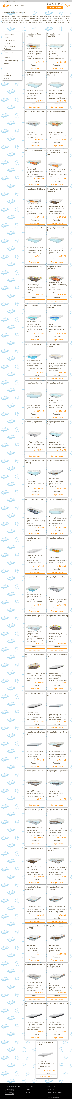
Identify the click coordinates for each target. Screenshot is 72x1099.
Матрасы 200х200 (9, 1089)
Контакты (28, 1091)
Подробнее (35, 65)
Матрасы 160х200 (9, 1094)
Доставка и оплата (30, 1092)
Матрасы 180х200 (9, 1091)
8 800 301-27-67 (55, 3)
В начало (28, 1089)
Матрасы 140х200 (9, 1092)
